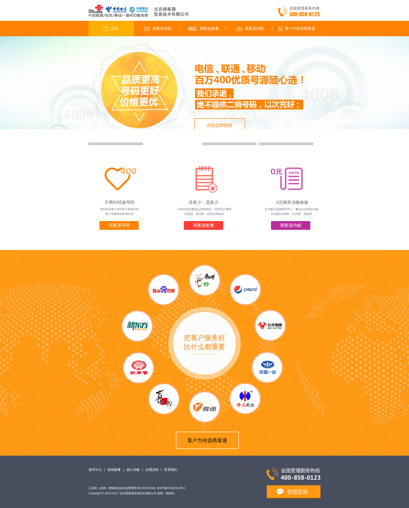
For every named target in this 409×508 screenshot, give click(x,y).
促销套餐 (114, 470)
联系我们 (171, 470)
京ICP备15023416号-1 (171, 488)
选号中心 (95, 470)
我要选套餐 (203, 225)
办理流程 (152, 470)
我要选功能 (290, 225)
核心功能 (133, 470)
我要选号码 (119, 225)
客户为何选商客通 (207, 440)
